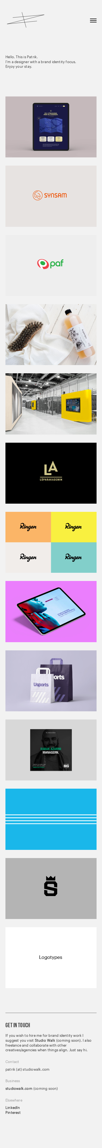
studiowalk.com (19, 1088)
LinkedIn (12, 1107)
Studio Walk (45, 1040)
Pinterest (13, 1112)
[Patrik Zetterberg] (25, 20)
